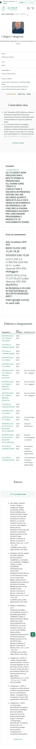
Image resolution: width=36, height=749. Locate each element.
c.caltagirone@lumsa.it (12, 170)
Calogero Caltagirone (20, 14)
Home (3, 14)
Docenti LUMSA (10, 14)
